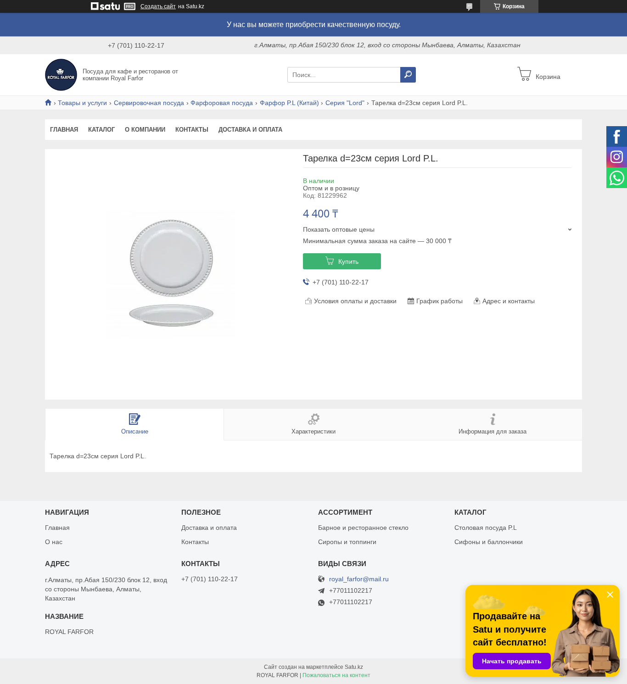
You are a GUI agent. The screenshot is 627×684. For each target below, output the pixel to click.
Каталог (101, 129)
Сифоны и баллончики (488, 541)
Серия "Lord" (344, 102)
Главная (64, 129)
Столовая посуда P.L (485, 527)
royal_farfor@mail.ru (359, 579)
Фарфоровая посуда (221, 102)
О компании (145, 129)
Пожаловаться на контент (336, 675)
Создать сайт (158, 6)
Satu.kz (354, 667)
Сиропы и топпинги (347, 541)
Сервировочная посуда (149, 102)
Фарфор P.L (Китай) (289, 102)
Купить (348, 261)
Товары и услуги (82, 102)
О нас (53, 541)
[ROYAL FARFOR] (61, 74)
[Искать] (408, 75)
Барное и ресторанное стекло (363, 527)
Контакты (191, 129)
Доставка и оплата (250, 129)
